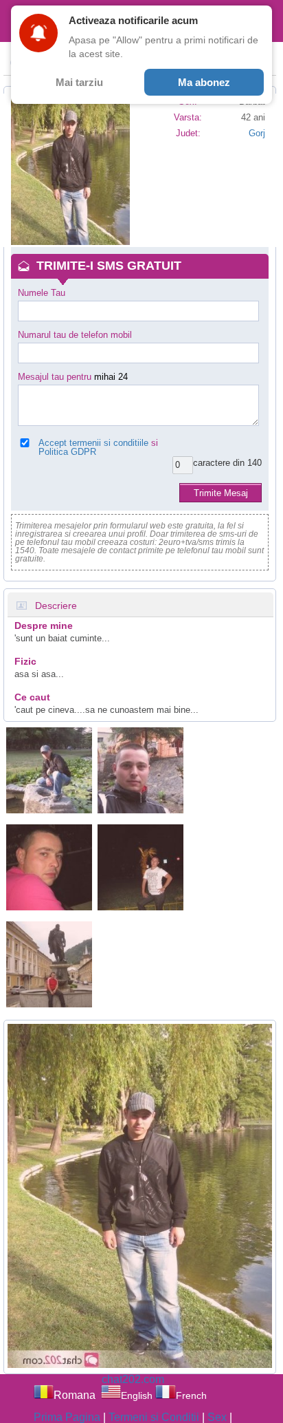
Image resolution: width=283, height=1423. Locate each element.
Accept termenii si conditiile (93, 443)
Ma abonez (204, 82)
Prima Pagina (67, 1417)
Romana (74, 1395)
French (191, 1395)
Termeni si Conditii (154, 1417)
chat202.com (133, 1379)
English (136, 1395)
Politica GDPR (67, 452)
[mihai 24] (49, 770)
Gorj (257, 133)
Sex (217, 1417)
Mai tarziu (79, 82)
